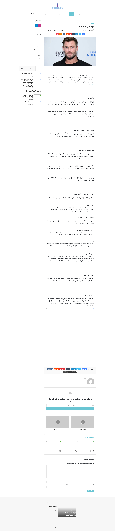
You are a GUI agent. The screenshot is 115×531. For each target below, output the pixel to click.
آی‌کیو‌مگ (92, 84)
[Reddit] (67, 34)
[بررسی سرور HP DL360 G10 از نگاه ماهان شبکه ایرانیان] (37, 75)
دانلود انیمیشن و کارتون (36, 49)
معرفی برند (54, 525)
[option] (67, 509)
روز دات (39, 58)
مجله (40, 55)
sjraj (91, 30)
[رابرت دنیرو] (87, 445)
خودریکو (55, 513)
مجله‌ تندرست (54, 516)
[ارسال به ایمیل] (89, 30)
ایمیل (93, 484)
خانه (93, 21)
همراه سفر (55, 519)
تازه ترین (31, 68)
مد (52, 14)
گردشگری (56, 14)
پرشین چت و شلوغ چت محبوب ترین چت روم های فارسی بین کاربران (27, 96)
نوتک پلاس (54, 527)
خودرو (45, 14)
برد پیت (59, 450)
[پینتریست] (70, 34)
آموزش (76, 14)
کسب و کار (62, 14)
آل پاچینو (76, 450)
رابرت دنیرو (92, 450)
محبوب (39, 68)
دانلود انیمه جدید (38, 38)
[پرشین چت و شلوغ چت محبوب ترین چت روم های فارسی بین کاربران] (37, 96)
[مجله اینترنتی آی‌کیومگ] (57, 6)
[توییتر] (80, 34)
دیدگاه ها (23, 68)
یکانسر (40, 43)
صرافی (40, 61)
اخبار (49, 14)
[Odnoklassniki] (60, 34)
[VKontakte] (64, 34)
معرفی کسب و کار (37, 52)
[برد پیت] (53, 445)
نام (93, 479)
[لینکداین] (76, 34)
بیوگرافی (71, 14)
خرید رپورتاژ (39, 46)
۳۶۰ (38, 55)
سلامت (66, 14)
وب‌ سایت (67, 484)
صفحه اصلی (81, 14)
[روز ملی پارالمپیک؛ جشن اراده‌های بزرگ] (37, 103)
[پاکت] (57, 34)
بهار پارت (55, 510)
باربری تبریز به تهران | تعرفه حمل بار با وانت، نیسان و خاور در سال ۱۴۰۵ (67, 513)
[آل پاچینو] (70, 445)
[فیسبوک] (83, 34)
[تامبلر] (73, 34)
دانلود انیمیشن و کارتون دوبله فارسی (34, 41)
